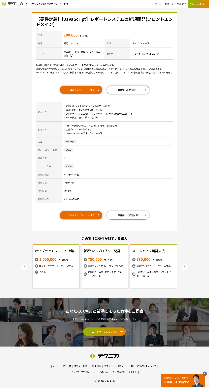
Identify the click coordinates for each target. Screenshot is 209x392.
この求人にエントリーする (81, 90)
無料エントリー (81, 366)
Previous (24, 267)
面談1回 (69, 166)
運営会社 (132, 372)
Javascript (70, 141)
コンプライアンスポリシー (84, 372)
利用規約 (96, 366)
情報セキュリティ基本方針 (112, 372)
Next (185, 267)
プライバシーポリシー (114, 366)
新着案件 (181, 4)
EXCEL (68, 150)
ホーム (158, 4)
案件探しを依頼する (128, 90)
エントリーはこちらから (104, 331)
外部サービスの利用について (142, 366)
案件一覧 (169, 4)
